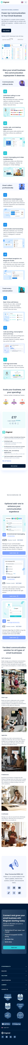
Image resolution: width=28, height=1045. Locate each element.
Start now (14, 947)
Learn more (13, 553)
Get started (6, 30)
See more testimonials (13, 495)
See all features (6, 461)
